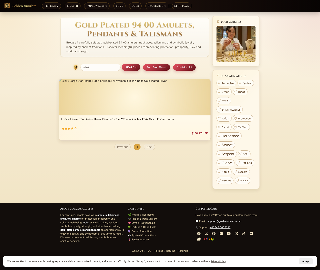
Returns (170, 250)
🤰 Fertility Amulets (139, 239)
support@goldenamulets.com (224, 221)
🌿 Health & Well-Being (141, 214)
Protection (157, 6)
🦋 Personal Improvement (142, 218)
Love (119, 6)
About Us (137, 250)
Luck (135, 6)
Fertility (51, 6)
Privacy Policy (218, 261)
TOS (148, 250)
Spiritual (181, 6)
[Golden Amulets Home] (20, 5)
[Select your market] (75, 67)
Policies (158, 250)
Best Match (156, 67)
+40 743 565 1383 (220, 227)
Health (72, 6)
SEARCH (131, 67)
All (184, 67)
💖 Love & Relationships (141, 222)
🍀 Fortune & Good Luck (142, 227)
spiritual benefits (69, 241)
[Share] (199, 234)
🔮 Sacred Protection (140, 231)
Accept (305, 261)
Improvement (96, 6)
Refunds (183, 250)
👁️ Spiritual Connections (142, 235)
